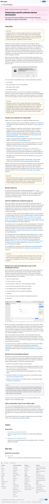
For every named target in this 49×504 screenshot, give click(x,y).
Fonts (14, 481)
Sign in (44, 1)
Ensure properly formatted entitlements (29, 161)
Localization (15, 488)
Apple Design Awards (39, 489)
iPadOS (2, 468)
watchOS (3, 475)
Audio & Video (15, 473)
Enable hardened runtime (24, 140)
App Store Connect (27, 486)
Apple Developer (27, 484)
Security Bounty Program (40, 478)
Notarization (9, 429)
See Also (8, 449)
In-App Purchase (16, 486)
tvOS (2, 471)
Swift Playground (4, 481)
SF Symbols (3, 488)
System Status (27, 481)
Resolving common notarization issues (14, 399)
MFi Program (38, 473)
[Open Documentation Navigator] (2, 5)
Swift (2, 478)
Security (6, 9)
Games (14, 483)
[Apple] (2, 463)
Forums (25, 471)
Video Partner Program (40, 477)
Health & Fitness (16, 484)
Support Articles (27, 476)
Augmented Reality (16, 475)
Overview (9, 26)
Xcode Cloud (3, 486)
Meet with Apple (39, 484)
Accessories (15, 468)
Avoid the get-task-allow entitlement (33, 153)
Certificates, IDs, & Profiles (29, 488)
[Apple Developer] (4, 1)
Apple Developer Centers (40, 486)
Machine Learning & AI (17, 491)
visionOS (3, 473)
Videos (25, 473)
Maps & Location (16, 489)
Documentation (8, 4)
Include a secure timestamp (20, 146)
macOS (2, 470)
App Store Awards (39, 487)
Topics (7, 425)
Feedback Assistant (27, 489)
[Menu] (47, 1)
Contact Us (26, 478)
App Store (14, 471)
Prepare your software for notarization (18, 118)
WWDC (37, 492)
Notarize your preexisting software (17, 354)
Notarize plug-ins (11, 188)
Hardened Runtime (37, 246)
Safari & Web (15, 496)
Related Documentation (12, 453)
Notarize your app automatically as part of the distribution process (20, 267)
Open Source (15, 492)
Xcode (2, 484)
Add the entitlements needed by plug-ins (19, 201)
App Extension (15, 470)
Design (14, 476)
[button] (40, 1)
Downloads (26, 470)
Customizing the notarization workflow (20, 418)
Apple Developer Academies (41, 491)
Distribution (15, 478)
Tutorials (26, 468)
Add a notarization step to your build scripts (20, 403)
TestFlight (3, 483)
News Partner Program (40, 475)
